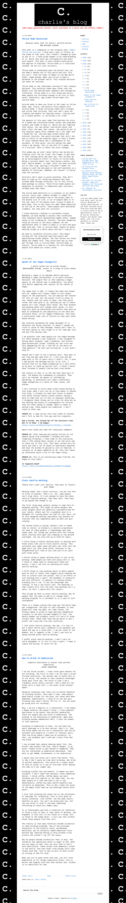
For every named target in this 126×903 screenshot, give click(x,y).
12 (85, 66)
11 (85, 69)
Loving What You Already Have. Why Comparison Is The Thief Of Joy (90, 161)
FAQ (83, 44)
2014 (85, 150)
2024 (85, 64)
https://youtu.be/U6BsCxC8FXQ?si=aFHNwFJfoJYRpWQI (46, 466)
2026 (85, 58)
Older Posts (71, 876)
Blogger (74, 898)
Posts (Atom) (40, 879)
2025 (85, 61)
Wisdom (85, 49)
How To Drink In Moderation (37, 658)
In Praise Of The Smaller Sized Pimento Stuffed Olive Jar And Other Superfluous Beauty (92, 174)
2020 (85, 132)
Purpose (85, 41)
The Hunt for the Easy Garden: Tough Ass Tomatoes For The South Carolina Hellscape (92, 183)
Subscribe (91, 239)
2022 (85, 126)
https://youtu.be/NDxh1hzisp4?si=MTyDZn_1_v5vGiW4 (46, 425)
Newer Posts (28, 876)
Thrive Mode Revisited (34, 39)
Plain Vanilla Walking (34, 480)
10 (85, 73)
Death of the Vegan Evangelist (39, 262)
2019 (85, 135)
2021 (85, 129)
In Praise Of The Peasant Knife (89, 167)
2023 (85, 123)
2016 (85, 144)
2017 (85, 141)
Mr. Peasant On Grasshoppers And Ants (92, 189)
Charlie (85, 39)
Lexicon (85, 47)
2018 (85, 138)
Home (49, 876)
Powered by (87, 244)
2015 (85, 147)
